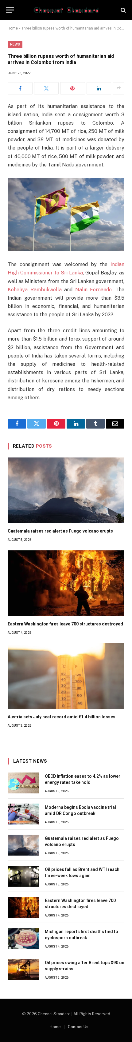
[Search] (122, 10)
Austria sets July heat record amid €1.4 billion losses (61, 716)
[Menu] (10, 10)
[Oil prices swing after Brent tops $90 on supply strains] (23, 969)
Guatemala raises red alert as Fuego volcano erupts (60, 531)
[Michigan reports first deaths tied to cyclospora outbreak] (23, 938)
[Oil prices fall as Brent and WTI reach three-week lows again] (23, 876)
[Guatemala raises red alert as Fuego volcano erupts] (66, 490)
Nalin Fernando (93, 290)
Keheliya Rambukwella (35, 290)
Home (13, 28)
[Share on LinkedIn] (99, 88)
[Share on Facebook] (20, 88)
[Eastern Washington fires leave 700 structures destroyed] (66, 583)
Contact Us (78, 1026)
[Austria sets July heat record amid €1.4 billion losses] (66, 676)
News (15, 44)
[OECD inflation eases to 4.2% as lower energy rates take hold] (23, 783)
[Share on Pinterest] (72, 88)
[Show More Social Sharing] (118, 88)
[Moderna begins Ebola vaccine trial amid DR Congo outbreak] (23, 814)
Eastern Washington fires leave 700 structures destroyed (65, 623)
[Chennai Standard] (66, 10)
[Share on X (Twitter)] (46, 88)
